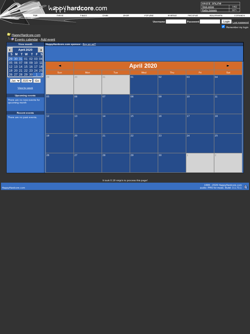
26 (10, 74)
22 (26, 70)
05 (10, 63)
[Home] (35, 16)
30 (31, 74)
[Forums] (149, 16)
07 (20, 63)
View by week (25, 88)
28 (20, 74)
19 (10, 70)
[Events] (172, 16)
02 (31, 59)
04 (40, 59)
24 (36, 70)
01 (26, 59)
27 (16, 74)
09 (31, 63)
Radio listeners (209, 10)
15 (26, 66)
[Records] (193, 16)
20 (16, 70)
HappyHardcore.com (26, 35)
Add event (48, 39)
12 (10, 66)
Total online (208, 6)
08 (26, 63)
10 (36, 63)
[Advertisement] (144, 53)
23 (31, 70)
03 (36, 59)
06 (16, 63)
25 (40, 70)
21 (20, 70)
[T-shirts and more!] (126, 16)
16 (31, 66)
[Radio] (83, 16)
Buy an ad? (89, 44)
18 (40, 66)
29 (26, 74)
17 (36, 66)
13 (16, 66)
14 (20, 66)
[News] (59, 16)
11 (40, 63)
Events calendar (26, 39)
